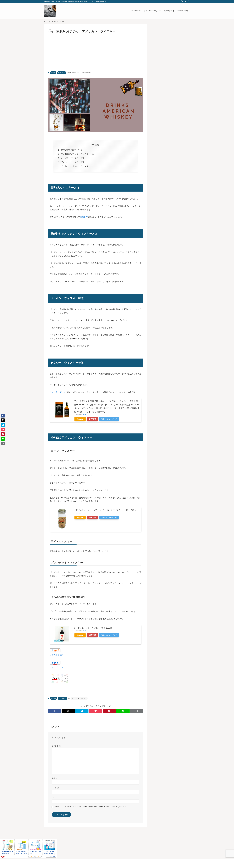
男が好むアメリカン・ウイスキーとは (77, 154)
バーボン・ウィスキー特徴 (73, 158)
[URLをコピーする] (136, 711)
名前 (54, 778)
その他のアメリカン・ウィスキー (75, 166)
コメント (56, 746)
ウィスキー (61, 72)
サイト (54, 797)
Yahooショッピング (109, 419)
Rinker (84, 414)
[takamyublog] (50, 11)
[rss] (185, 1)
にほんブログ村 (56, 655)
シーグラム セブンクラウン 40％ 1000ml (93, 628)
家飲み (53, 72)
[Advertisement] (95, 53)
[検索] (188, 1)
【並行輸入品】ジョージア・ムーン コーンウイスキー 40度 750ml (105, 510)
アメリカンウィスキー (79, 698)
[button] (54, 711)
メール (55, 788)
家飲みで (84, 217)
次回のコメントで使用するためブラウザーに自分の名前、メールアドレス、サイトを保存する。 (91, 807)
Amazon (80, 419)
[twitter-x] (182, 1)
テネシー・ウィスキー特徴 (73, 162)
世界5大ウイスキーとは (71, 150)
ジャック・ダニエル (58, 392)
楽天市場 (92, 419)
